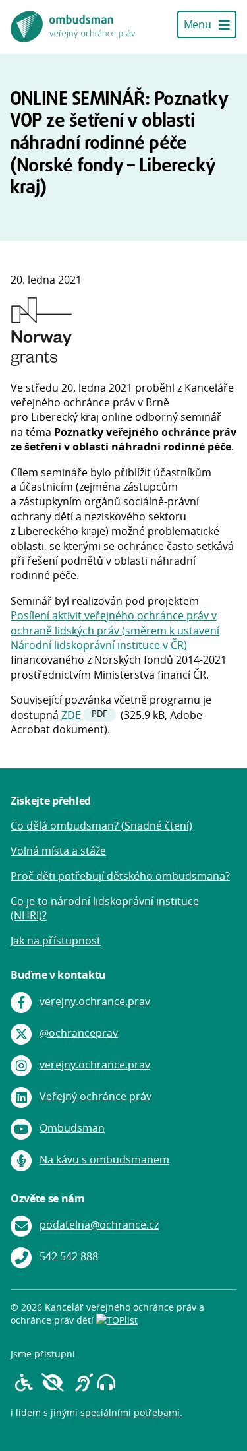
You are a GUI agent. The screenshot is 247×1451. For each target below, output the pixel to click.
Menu (198, 24)
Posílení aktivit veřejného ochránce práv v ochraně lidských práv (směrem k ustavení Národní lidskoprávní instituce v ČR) (115, 630)
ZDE (71, 715)
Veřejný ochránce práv (95, 1096)
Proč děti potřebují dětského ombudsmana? (120, 876)
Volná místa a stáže (58, 851)
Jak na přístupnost (56, 940)
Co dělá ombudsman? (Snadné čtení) (101, 825)
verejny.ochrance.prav (95, 1001)
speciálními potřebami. (131, 1412)
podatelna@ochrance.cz (99, 1225)
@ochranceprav (79, 1033)
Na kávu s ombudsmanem (104, 1159)
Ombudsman (72, 1128)
